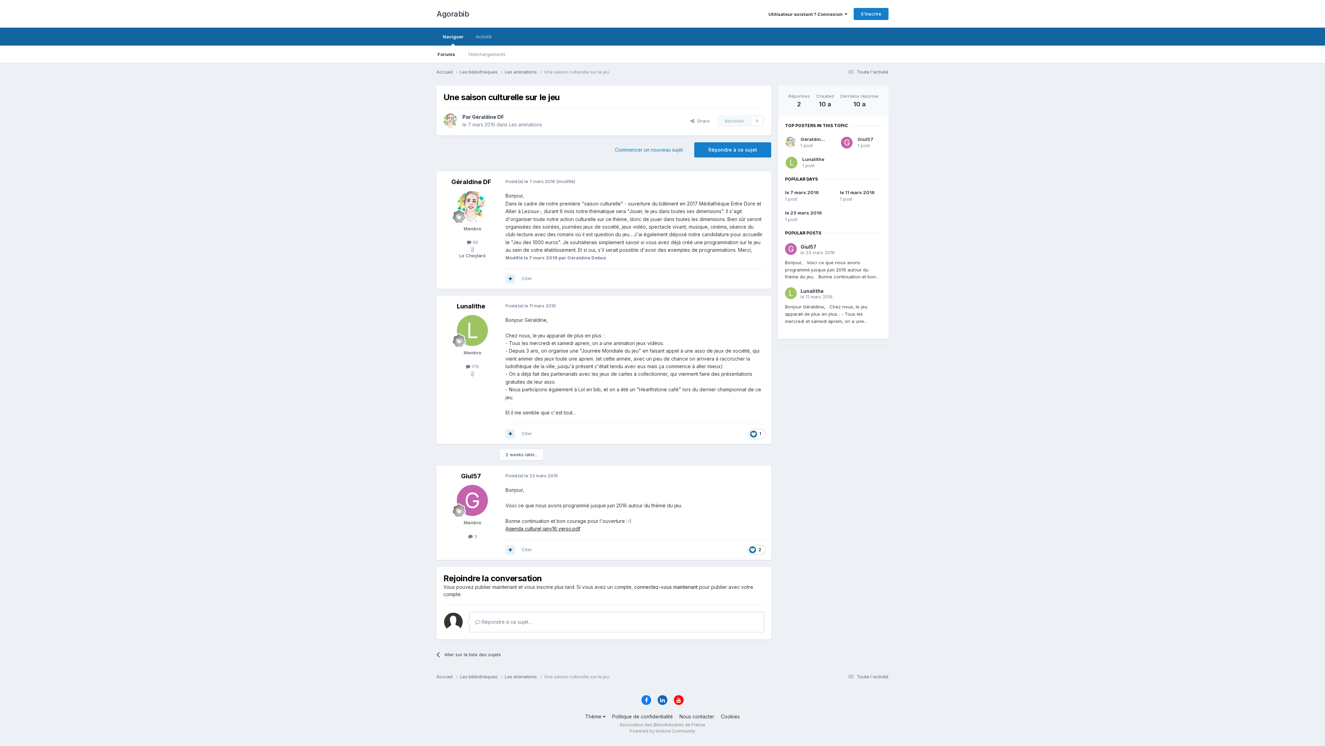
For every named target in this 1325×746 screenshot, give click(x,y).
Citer (527, 278)
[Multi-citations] (510, 279)
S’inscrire (871, 14)
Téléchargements (487, 54)
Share (702, 121)
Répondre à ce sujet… (506, 622)
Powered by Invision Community (662, 731)
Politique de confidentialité (642, 716)
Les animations (525, 124)
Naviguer (453, 36)
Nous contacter (696, 716)
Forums (446, 54)
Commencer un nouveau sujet (649, 150)
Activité (484, 36)
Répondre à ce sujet (732, 150)
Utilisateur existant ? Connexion (806, 14)
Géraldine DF (816, 139)
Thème (594, 716)
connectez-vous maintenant (666, 587)
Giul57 (865, 139)
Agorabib (452, 13)
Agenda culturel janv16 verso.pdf (543, 529)
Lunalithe (813, 159)
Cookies (730, 716)
